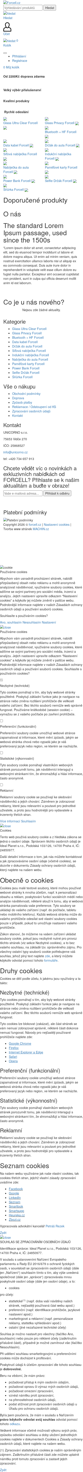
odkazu (15, 1424)
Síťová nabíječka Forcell (29, 350)
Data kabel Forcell (25, 342)
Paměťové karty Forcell (28, 364)
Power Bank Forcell (25, 368)
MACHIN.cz (41, 529)
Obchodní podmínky (26, 393)
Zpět (3, 1232)
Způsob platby (22, 402)
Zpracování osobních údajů (31, 411)
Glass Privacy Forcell (27, 333)
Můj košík (11, 67)
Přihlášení (19, 56)
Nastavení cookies (56, 524)
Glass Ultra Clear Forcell (29, 328)
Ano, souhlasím (11, 622)
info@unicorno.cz (15, 452)
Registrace (19, 60)
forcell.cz (35, 524)
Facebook (16, 1189)
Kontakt (17, 415)
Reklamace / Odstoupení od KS (34, 407)
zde (47, 956)
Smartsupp (16, 1210)
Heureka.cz (17, 1215)
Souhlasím (28, 821)
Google (14, 1193)
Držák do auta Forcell (27, 346)
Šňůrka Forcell (22, 377)
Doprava (18, 398)
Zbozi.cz (15, 1219)
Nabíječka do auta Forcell (30, 359)
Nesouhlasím (32, 622)
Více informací (10, 821)
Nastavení (49, 622)
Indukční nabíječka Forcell (30, 355)
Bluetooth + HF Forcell (28, 337)
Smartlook (16, 1206)
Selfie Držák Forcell (25, 372)
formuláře (51, 960)
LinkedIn (15, 1197)
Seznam (14, 1202)
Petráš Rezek (55, 1226)
